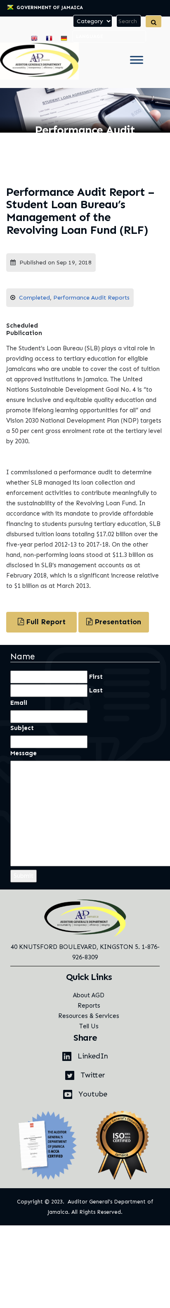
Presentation (116, 621)
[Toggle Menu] (136, 60)
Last (96, 690)
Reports (89, 1005)
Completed (34, 297)
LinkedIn (92, 1056)
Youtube (91, 1094)
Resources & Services (88, 1016)
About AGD (88, 995)
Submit (23, 876)
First (96, 676)
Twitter (91, 1075)
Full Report (45, 621)
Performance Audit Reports (91, 297)
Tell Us (89, 1026)
